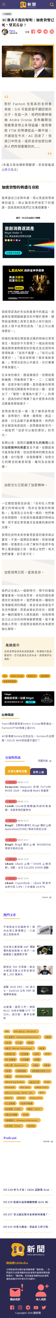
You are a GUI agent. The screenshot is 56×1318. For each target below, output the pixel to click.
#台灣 (8, 1043)
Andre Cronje (17, 676)
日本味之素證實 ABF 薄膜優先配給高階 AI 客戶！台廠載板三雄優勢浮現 (19, 950)
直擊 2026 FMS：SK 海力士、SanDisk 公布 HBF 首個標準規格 (19, 990)
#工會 (19, 1043)
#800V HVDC (41, 1087)
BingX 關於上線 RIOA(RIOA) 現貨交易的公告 (28, 846)
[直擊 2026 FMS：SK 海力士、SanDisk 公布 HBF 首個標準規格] (45, 993)
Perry (12, 31)
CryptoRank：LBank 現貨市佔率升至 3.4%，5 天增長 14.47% (28, 885)
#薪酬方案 (10, 1054)
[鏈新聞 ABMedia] (28, 4)
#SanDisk (10, 1087)
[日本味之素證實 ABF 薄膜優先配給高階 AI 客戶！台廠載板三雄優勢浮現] (45, 953)
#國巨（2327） (34, 1109)
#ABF (47, 1054)
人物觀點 (7, 14)
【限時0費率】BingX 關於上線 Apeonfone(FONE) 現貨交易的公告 (28, 827)
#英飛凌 (31, 1126)
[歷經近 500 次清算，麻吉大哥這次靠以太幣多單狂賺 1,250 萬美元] (45, 973)
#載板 (8, 1076)
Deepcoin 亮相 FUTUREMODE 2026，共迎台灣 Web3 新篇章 (28, 788)
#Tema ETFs (36, 1098)
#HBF (47, 1082)
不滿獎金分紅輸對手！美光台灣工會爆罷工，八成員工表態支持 (19, 930)
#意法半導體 (11, 1115)
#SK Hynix (25, 1087)
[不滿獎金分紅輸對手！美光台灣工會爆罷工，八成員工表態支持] (45, 933)
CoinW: (10, 806)
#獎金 (30, 1043)
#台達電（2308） (13, 1109)
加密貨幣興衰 (10, 681)
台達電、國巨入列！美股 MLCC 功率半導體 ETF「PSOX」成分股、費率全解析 (19, 1012)
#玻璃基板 (21, 1071)
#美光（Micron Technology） (19, 1048)
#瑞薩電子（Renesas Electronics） (22, 1120)
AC (5, 676)
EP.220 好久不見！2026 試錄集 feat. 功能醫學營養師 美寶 (28, 1189)
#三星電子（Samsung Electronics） (22, 1037)
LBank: (9, 864)
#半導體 (25, 1060)
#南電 (37, 1060)
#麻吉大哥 (34, 1082)
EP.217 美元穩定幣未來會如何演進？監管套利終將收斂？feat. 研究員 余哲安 (28, 1214)
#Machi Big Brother (14, 1082)
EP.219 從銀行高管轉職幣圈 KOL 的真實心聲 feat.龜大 (28, 1202)
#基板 (35, 1065)
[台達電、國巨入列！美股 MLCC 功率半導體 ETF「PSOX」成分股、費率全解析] (45, 1015)
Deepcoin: (12, 787)
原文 (8, 169)
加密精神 (45, 676)
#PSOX (21, 1098)
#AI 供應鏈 (10, 1060)
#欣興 (8, 1071)
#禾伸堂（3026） (13, 1126)
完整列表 (43, 760)
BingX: (9, 825)
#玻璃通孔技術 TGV (41, 1071)
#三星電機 (10, 1103)
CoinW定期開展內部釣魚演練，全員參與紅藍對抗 (28, 808)
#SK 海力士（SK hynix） (25, 1031)
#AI (7, 1031)
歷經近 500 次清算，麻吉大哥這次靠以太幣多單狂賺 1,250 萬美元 (19, 970)
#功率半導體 (26, 1103)
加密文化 (32, 676)
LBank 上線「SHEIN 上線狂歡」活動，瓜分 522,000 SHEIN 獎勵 (28, 865)
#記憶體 (24, 1054)
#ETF (42, 1093)
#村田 (25, 1115)
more (45, 897)
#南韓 (48, 1037)
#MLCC (8, 1098)
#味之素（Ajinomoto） (16, 1065)
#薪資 (42, 1048)
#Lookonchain (23, 1076)
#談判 (36, 1054)
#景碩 (47, 1065)
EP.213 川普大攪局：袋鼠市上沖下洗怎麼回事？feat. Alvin (28, 1227)
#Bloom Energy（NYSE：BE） (19, 1093)
